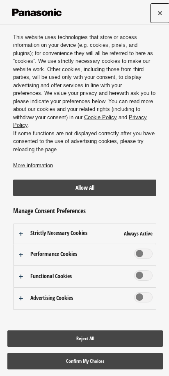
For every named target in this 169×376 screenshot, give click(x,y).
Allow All (84, 187)
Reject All (85, 338)
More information (33, 165)
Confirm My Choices (85, 361)
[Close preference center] (160, 13)
